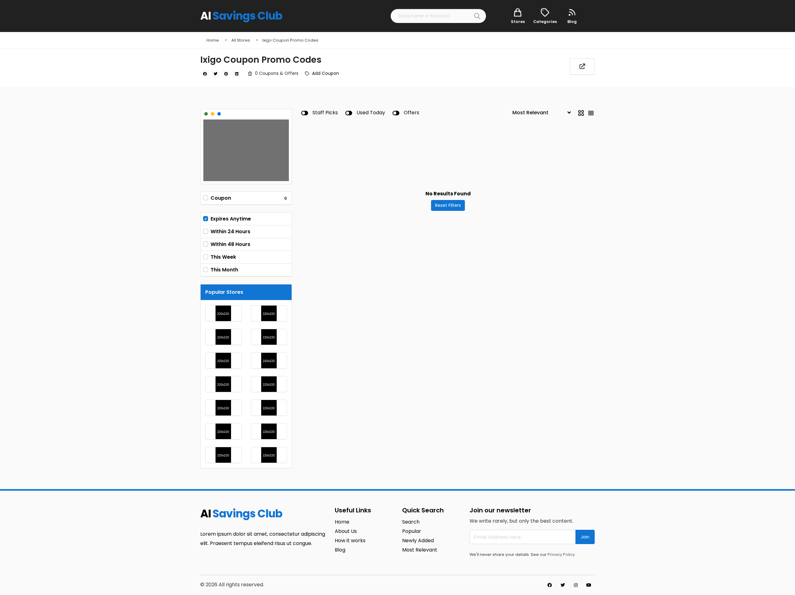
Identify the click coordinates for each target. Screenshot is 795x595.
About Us (346, 531)
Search (411, 521)
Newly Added (418, 540)
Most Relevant (419, 549)
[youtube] (589, 585)
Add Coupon (325, 73)
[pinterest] (226, 74)
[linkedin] (236, 74)
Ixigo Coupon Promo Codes (290, 40)
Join (585, 537)
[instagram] (576, 585)
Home (213, 40)
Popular (411, 531)
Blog (340, 549)
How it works (350, 540)
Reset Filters (448, 205)
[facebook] (205, 74)
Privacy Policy (561, 554)
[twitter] (215, 74)
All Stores (240, 40)
